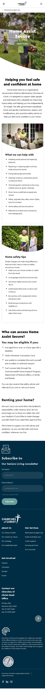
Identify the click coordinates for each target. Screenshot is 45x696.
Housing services (31, 545)
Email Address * (8, 483)
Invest (4, 575)
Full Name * (6, 469)
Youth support (30, 541)
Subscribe (9, 501)
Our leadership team (9, 545)
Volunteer (5, 567)
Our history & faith (9, 533)
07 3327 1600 (10, 609)
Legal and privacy (8, 675)
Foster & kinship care (33, 537)
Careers (5, 563)
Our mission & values (9, 537)
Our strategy (6, 541)
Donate (4, 571)
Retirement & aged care (12, 10)
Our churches (30, 549)
